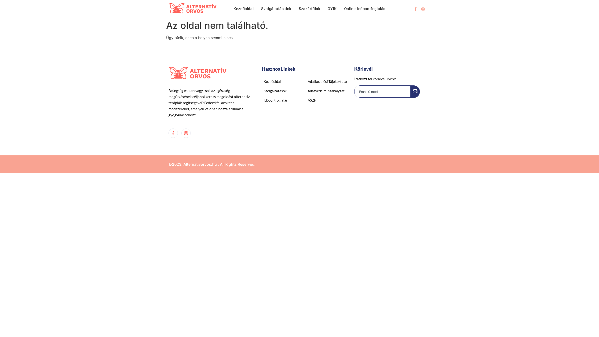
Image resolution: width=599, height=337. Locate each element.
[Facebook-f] (415, 9)
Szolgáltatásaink (276, 9)
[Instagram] (423, 9)
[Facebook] (173, 133)
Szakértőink (309, 9)
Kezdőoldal (244, 9)
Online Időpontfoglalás (364, 9)
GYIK (332, 9)
